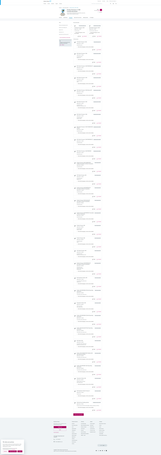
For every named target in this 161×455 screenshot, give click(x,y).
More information (56, 432)
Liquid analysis (74, 428)
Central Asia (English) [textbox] (113, 1)
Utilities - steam (83, 435)
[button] (60, 427)
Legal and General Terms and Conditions (70, 451)
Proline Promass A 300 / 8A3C (74, 7)
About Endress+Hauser (102, 423)
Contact (107, 1)
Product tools (99, 1)
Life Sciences (83, 428)
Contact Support (92, 423)
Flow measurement (65, 7)
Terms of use (58, 451)
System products (74, 433)
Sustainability (101, 433)
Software (73, 438)
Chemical (82, 430)
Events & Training (101, 430)
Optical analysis (74, 435)
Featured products (74, 440)
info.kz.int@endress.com (58, 441)
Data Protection (62, 451)
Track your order (92, 430)
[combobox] (113, 1)
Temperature (74, 430)
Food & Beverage (83, 423)
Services (73, 443)
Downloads (103, 1)
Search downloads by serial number (65, 37)
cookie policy (13, 449)
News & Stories (101, 428)
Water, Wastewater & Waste (85, 425)
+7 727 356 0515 (57, 439)
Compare (100, 12)
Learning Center (92, 428)
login (98, 10)
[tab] (61, 17)
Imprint (55, 451)
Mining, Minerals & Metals (85, 433)
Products (60, 7)
